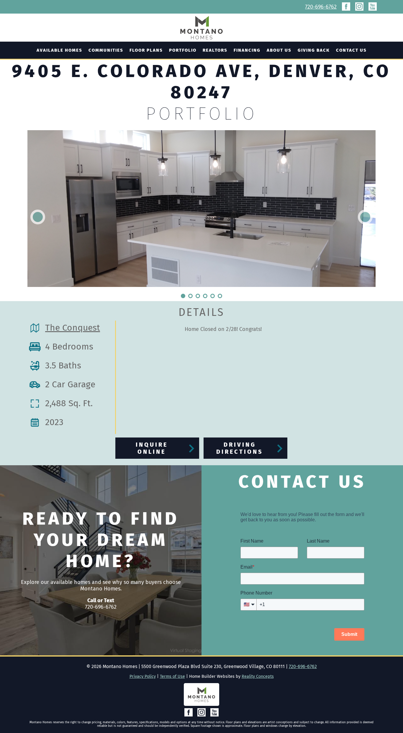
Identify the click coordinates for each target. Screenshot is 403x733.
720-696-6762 (321, 7)
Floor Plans (146, 50)
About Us (279, 50)
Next (365, 217)
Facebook (346, 6)
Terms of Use (172, 676)
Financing (247, 50)
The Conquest (72, 327)
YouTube (372, 6)
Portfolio (182, 50)
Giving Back (314, 50)
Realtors (215, 50)
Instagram (359, 6)
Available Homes (59, 50)
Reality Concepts (258, 676)
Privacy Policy (143, 676)
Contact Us (351, 50)
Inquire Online (152, 448)
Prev (37, 217)
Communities (106, 50)
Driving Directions (239, 448)
